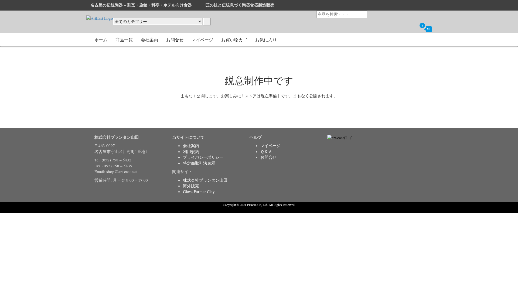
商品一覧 (124, 39)
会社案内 (149, 39)
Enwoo (255, 210)
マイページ (202, 39)
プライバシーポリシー (203, 157)
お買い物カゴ (234, 39)
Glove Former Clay (199, 191)
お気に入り (266, 39)
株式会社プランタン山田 (205, 180)
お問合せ (174, 39)
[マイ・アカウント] (411, 29)
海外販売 (191, 185)
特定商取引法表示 (199, 163)
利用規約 (191, 151)
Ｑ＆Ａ (266, 151)
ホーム (100, 39)
